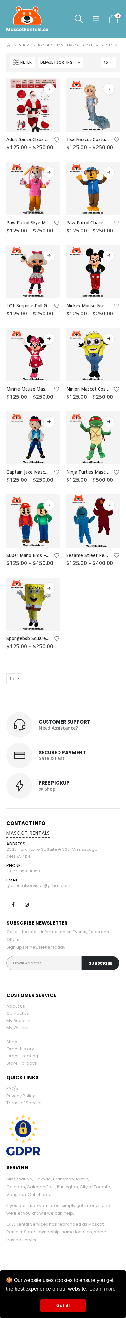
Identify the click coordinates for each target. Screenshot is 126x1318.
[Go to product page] (33, 105)
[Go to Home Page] (8, 45)
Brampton (63, 1179)
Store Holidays (21, 1063)
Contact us (17, 1013)
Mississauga (19, 1179)
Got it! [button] (63, 1305)
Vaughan (16, 1194)
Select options (49, 89)
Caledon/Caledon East (30, 1187)
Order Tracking (22, 1056)
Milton (82, 1179)
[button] (79, 19)
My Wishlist (17, 1028)
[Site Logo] (38, 18)
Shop (11, 1042)
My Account (18, 1020)
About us (15, 1006)
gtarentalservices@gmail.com (38, 885)
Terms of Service (24, 1103)
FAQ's (12, 1089)
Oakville (42, 1179)
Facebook (13, 905)
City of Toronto (95, 1187)
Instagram (27, 905)
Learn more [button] (102, 1289)
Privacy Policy (20, 1096)
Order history (20, 1049)
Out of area (40, 1194)
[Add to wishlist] (57, 139)
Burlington (67, 1187)
